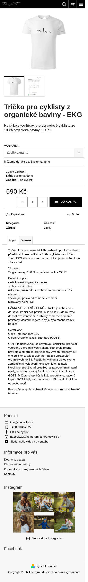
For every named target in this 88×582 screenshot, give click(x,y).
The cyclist (25, 179)
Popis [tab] (12, 240)
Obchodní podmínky (17, 464)
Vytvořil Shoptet (47, 566)
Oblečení (49, 223)
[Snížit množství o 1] (23, 202)
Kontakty (9, 473)
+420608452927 (21, 427)
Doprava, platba (14, 459)
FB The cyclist (19, 432)
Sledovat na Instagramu (47, 538)
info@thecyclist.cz (21, 422)
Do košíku (68, 201)
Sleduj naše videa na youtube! (29, 441)
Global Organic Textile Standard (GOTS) (34, 337)
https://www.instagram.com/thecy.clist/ (34, 436)
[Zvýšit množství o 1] (42, 202)
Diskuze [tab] (26, 240)
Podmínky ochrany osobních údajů (26, 469)
